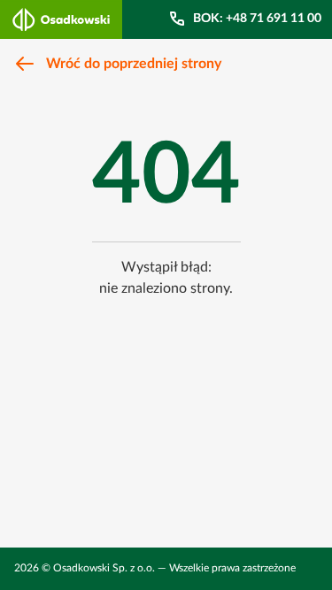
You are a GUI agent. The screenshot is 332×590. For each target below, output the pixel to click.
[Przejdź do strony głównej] (61, 19)
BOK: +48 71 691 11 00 (257, 18)
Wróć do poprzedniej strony (133, 64)
